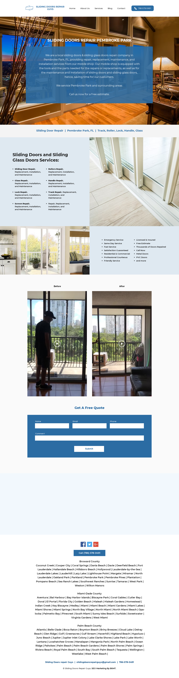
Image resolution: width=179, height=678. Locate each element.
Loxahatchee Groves (61, 641)
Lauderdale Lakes (47, 573)
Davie (111, 565)
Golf (61, 633)
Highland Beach (120, 633)
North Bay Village (83, 609)
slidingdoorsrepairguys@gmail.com (96, 662)
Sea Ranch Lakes (68, 581)
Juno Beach (43, 637)
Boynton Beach (89, 629)
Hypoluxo (137, 633)
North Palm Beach (122, 641)
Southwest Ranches (92, 581)
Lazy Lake (80, 573)
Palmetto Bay (51, 613)
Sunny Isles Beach (103, 613)
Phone (113, 421)
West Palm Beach (96, 653)
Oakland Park (61, 577)
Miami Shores (43, 609)
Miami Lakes (135, 605)
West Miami (100, 617)
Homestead (133, 601)
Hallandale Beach (63, 569)
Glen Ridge (50, 633)
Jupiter (56, 637)
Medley (74, 605)
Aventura (42, 597)
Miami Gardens (117, 605)
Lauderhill (66, 573)
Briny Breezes (108, 629)
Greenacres (73, 633)
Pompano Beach (46, 581)
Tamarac (122, 581)
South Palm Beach (103, 649)
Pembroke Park (93, 577)
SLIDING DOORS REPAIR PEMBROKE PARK (89, 40)
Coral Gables (118, 597)
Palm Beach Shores (112, 645)
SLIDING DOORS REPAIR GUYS (50, 7)
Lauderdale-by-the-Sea (126, 569)
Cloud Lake (125, 629)
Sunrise (110, 581)
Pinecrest (67, 613)
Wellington (136, 649)
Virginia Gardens (81, 617)
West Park (136, 581)
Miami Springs (62, 609)
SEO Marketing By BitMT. (104, 668)
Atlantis (41, 629)
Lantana (42, 641)
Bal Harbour (57, 597)
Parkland (77, 577)
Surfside (121, 613)
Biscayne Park (100, 597)
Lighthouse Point (98, 573)
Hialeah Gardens (114, 601)
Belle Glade (54, 629)
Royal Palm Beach (65, 649)
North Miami (103, 609)
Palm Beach (64, 645)
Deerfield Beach (126, 565)
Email (75, 421)
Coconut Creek (45, 565)
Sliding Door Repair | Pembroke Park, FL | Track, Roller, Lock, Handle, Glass (89, 130)
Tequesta (122, 649)
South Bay (84, 649)
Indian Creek (42, 605)
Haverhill (103, 633)
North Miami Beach (125, 609)
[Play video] (57, 343)
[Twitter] (89, 544)
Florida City (65, 601)
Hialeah (97, 601)
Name (38, 421)
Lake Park (120, 637)
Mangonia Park (100, 641)
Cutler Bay (134, 597)
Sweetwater (135, 613)
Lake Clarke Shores (100, 637)
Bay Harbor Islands (78, 597)
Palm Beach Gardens (86, 645)
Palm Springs (134, 645)
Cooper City (63, 565)
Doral (41, 601)
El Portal (51, 601)
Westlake (77, 653)
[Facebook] (83, 544)
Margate (116, 573)
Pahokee (49, 645)
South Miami (83, 613)
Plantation (133, 577)
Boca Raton (70, 629)
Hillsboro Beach (85, 569)
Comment (40, 434)
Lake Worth (135, 637)
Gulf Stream (89, 633)
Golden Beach (82, 601)
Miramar (128, 573)
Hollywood (103, 569)
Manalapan (82, 641)
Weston (79, 585)
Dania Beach (98, 565)
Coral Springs (80, 565)
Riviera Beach (43, 649)
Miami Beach (98, 605)
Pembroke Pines (115, 577)
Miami (84, 605)
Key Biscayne (60, 605)
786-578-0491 (126, 662)
